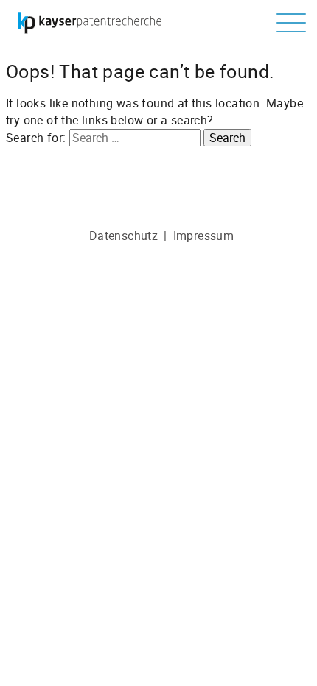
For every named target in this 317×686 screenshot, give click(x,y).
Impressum (203, 235)
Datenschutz (123, 235)
